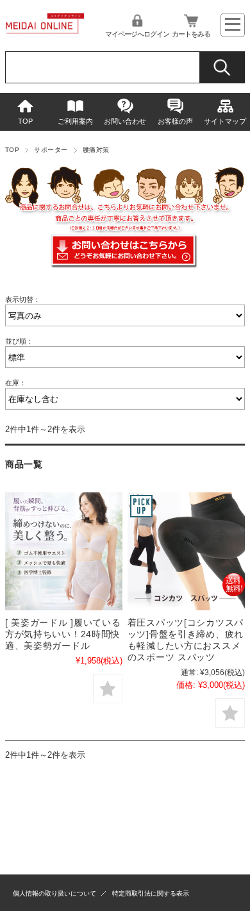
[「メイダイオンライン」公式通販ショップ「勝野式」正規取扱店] (45, 30)
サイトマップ (225, 121)
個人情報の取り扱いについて (54, 893)
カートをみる (191, 34)
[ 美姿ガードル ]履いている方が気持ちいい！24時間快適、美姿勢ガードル (63, 634)
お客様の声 (175, 121)
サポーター (50, 149)
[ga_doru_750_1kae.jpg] (63, 551)
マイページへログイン (137, 34)
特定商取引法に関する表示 (150, 893)
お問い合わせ (125, 121)
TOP (25, 121)
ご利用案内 (75, 121)
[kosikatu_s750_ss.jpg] (186, 551)
